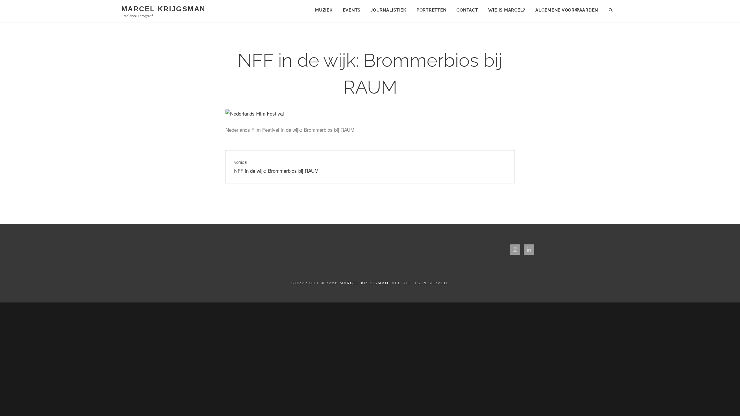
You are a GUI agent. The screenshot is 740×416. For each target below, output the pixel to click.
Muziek (324, 10)
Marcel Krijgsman (163, 9)
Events (352, 10)
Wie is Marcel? (507, 10)
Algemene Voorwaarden (566, 10)
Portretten (432, 10)
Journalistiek (388, 10)
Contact (467, 10)
